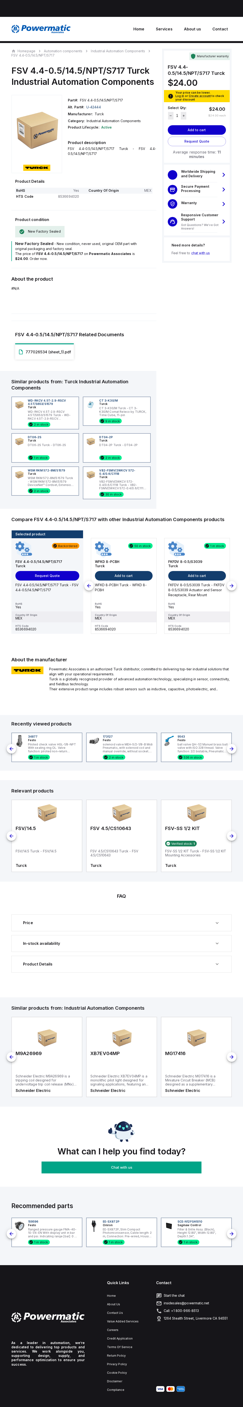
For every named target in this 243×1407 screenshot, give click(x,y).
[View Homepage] (41, 29)
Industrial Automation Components (118, 51)
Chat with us (121, 1167)
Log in (179, 96)
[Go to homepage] (48, 1317)
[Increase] (183, 116)
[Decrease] (170, 116)
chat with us (200, 253)
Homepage (26, 51)
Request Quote (196, 141)
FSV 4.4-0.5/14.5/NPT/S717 (33, 55)
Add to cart (197, 130)
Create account (200, 96)
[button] (197, 175)
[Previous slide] (89, 586)
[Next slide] (231, 586)
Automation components (63, 51)
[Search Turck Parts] (27, 672)
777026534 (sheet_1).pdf (48, 352)
